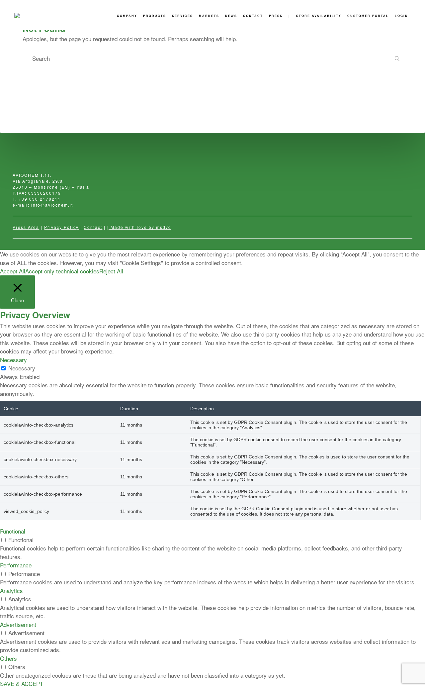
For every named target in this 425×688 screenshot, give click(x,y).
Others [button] (8, 658)
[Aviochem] (29, 16)
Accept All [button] (12, 271)
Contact (93, 227)
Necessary (21, 368)
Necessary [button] (13, 359)
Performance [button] (16, 565)
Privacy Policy (61, 227)
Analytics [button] (11, 590)
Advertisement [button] (18, 624)
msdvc (163, 227)
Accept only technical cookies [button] (62, 271)
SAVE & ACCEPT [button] (21, 683)
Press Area (26, 227)
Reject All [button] (111, 271)
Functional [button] (12, 531)
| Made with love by (131, 227)
